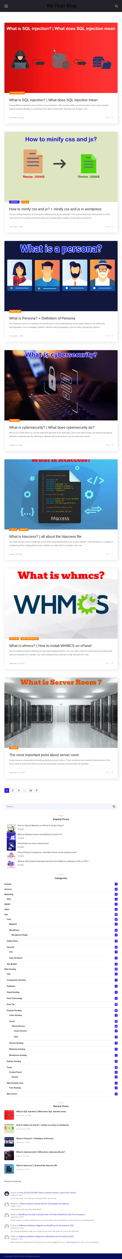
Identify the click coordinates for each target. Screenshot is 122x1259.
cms (9, 919)
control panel (15, 1072)
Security (14, 420)
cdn (9, 974)
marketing (15, 311)
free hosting (15, 1088)
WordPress (14, 930)
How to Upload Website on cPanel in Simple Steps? (41, 825)
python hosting (14, 1061)
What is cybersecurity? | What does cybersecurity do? (51, 427)
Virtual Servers (18, 1026)
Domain (7, 884)
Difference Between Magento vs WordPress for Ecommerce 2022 (46, 1226)
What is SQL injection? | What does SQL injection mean (53, 100)
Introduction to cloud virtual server (33, 843)
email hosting (13, 992)
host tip (23, 529)
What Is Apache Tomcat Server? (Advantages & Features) (44, 1204)
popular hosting (14, 1010)
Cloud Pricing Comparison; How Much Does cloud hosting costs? (47, 852)
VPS (16, 1037)
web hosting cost (15, 1083)
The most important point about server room (44, 755)
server (14, 748)
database (11, 986)
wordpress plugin (20, 935)
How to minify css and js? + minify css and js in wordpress (55, 209)
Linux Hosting (15, 1015)
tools (25, 202)
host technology (29, 639)
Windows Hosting (17, 1049)
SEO (9, 899)
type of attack (17, 93)
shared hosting (16, 1043)
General (14, 202)
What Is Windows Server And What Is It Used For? (40, 834)
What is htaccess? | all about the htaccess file (45, 536)
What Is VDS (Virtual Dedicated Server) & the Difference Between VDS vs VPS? (53, 861)
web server (12, 1094)
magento (13, 924)
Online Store (12, 941)
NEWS (7, 904)
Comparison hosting (16, 980)
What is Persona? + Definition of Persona (42, 318)
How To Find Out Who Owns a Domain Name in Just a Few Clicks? (47, 1193)
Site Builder (12, 964)
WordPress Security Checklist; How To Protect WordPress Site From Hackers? (52, 1215)
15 (30, 790)
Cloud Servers (20, 1031)
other (6, 909)
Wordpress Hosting (18, 1055)
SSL (11, 952)
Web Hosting (10, 969)
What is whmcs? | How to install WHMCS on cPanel (50, 646)
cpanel (15, 1077)
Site (6, 915)
